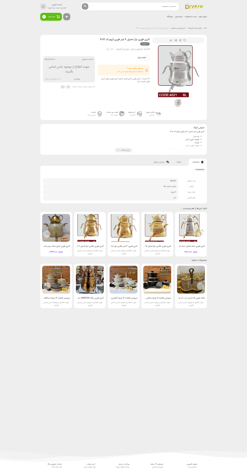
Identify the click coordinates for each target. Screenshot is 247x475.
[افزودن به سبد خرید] (198, 250)
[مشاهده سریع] (193, 250)
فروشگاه (170, 16)
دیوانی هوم (203, 16)
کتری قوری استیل (125, 78)
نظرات (178, 162)
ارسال (180, 40)
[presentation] (200, 234)
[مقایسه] (188, 250)
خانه (205, 28)
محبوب (185, 40)
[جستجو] (85, 6)
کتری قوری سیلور (112, 78)
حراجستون (179, 16)
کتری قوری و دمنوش (178, 28)
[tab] (198, 162)
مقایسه (176, 40)
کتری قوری (136, 78)
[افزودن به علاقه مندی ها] (184, 250)
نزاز (139, 81)
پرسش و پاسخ (159, 162)
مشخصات (196, 162)
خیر (63, 86)
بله (68, 86)
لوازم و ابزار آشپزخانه (195, 28)
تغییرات (171, 40)
